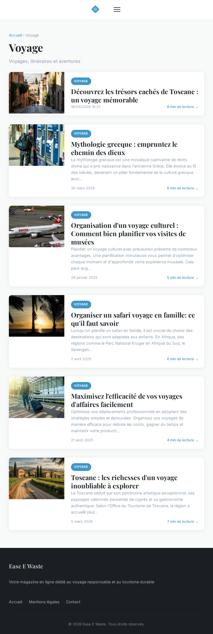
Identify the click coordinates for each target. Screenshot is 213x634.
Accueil (15, 35)
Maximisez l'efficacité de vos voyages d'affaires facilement (126, 400)
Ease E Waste (26, 566)
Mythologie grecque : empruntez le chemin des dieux (124, 148)
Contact (73, 601)
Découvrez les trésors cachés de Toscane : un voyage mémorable (134, 95)
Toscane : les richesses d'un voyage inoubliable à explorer (124, 481)
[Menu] (117, 9)
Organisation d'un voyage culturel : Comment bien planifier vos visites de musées (128, 233)
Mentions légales (44, 601)
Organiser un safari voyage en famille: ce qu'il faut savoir (133, 319)
